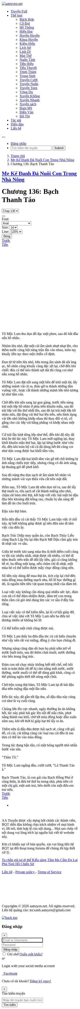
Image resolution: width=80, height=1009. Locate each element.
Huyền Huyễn (30, 35)
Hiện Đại (26, 31)
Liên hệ (7, 872)
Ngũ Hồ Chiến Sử (21, 864)
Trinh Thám (28, 72)
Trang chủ (18, 156)
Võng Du (26, 92)
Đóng (7, 236)
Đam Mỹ (26, 108)
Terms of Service (49, 872)
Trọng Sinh (27, 76)
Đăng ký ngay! (40, 981)
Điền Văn (26, 112)
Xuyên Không (30, 96)
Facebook (9, 973)
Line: (5, 231)
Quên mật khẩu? (31, 954)
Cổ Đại (25, 23)
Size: (5, 227)
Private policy (25, 872)
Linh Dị (25, 52)
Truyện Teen (28, 88)
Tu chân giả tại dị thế (17, 860)
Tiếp (5, 244)
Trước (6, 240)
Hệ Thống (27, 27)
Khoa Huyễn (29, 39)
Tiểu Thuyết (28, 68)
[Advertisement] (40, 289)
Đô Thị (25, 116)
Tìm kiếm (10, 1005)
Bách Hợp (27, 19)
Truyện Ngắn (29, 84)
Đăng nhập (18, 143)
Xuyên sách (28, 104)
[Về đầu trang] (9, 918)
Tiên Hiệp (27, 64)
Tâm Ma (53, 860)
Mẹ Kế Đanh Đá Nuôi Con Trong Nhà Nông (42, 160)
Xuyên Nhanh (30, 100)
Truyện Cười (29, 80)
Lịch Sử (25, 48)
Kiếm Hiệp (27, 43)
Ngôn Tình (27, 60)
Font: (5, 219)
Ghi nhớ (12, 954)
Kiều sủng (39, 860)
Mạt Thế (26, 56)
